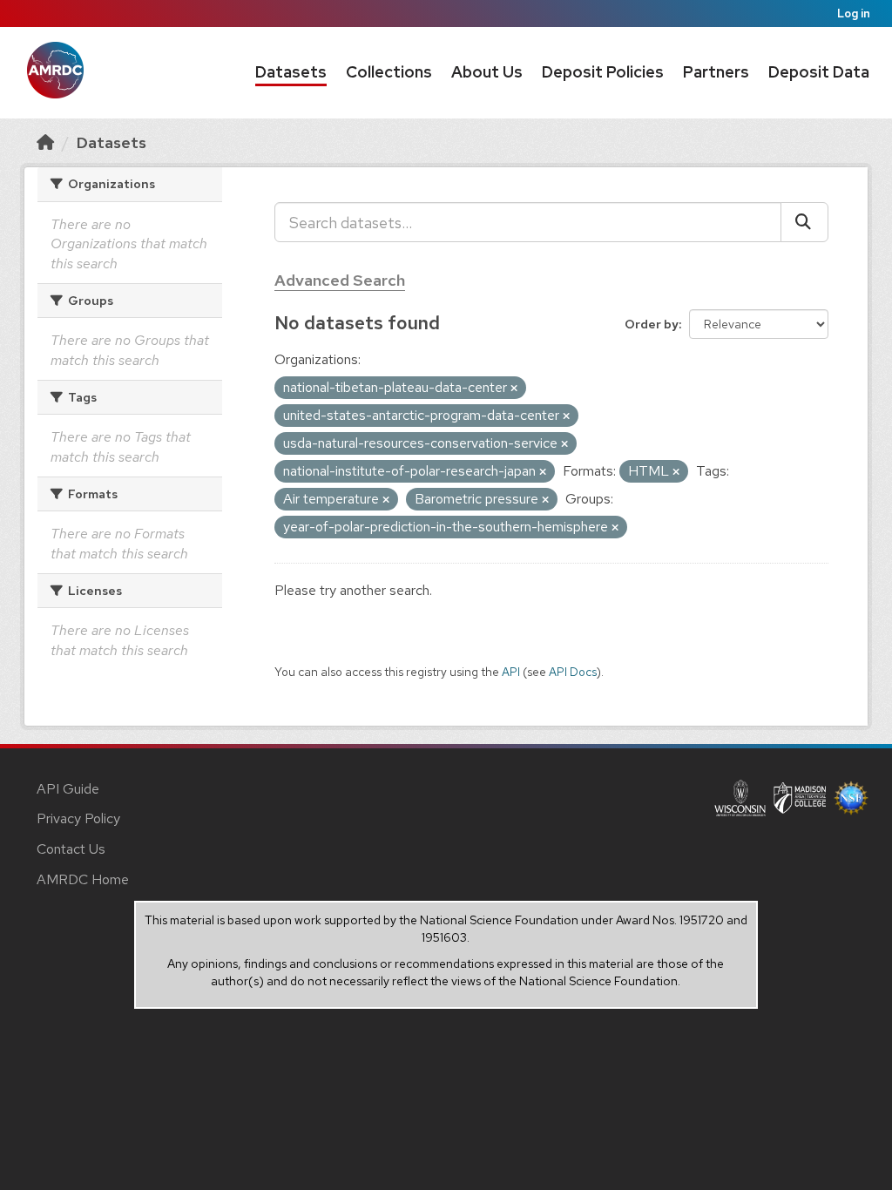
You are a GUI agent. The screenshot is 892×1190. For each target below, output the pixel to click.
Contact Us (71, 849)
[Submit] (804, 222)
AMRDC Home (83, 879)
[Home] (45, 142)
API (511, 672)
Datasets (291, 72)
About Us (487, 72)
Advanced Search (339, 280)
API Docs (573, 672)
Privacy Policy (78, 818)
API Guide (68, 789)
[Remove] (513, 388)
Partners (716, 72)
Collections (389, 72)
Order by (652, 324)
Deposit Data (818, 72)
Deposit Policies (603, 72)
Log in (853, 13)
